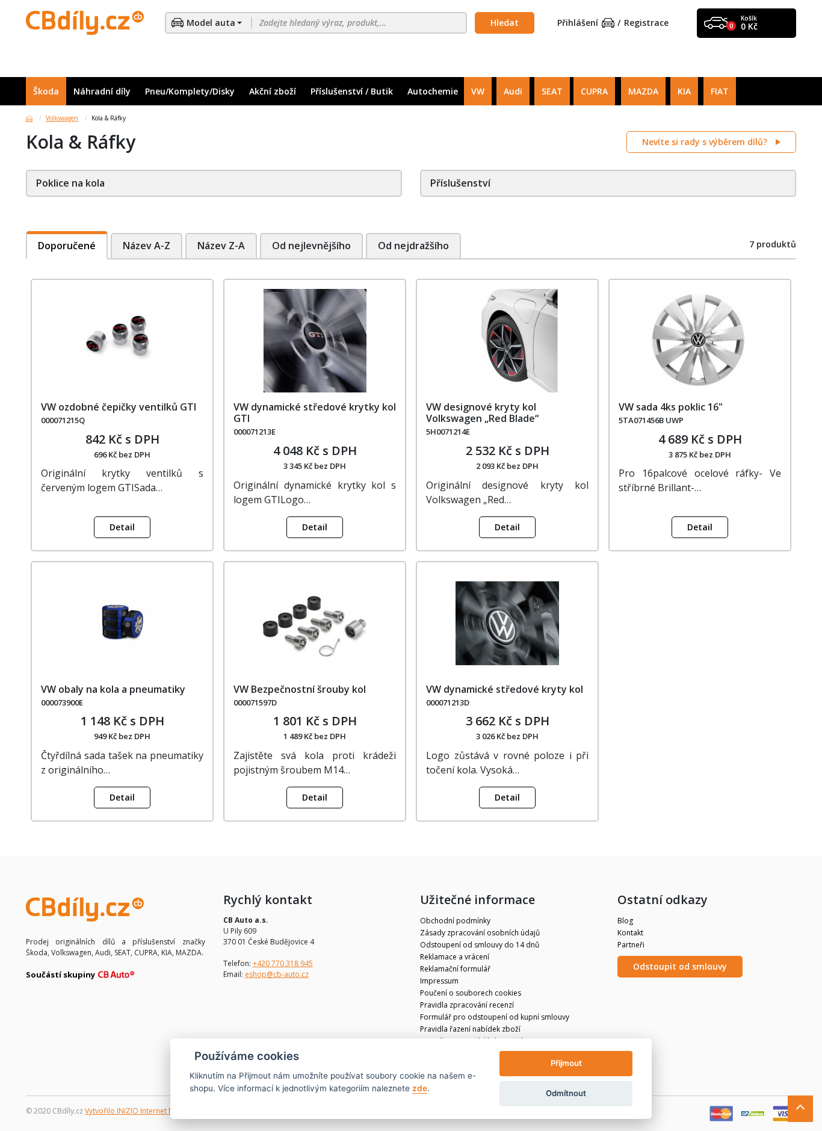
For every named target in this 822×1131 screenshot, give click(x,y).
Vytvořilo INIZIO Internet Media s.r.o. (146, 1111)
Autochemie (432, 91)
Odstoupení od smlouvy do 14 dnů (479, 945)
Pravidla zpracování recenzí (467, 1005)
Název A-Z (146, 245)
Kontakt (630, 933)
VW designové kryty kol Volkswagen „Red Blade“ (482, 412)
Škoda (46, 91)
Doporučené (67, 245)
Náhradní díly (102, 91)
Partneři (630, 945)
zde (419, 1088)
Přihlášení (577, 23)
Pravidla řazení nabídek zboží (470, 1029)
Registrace (646, 23)
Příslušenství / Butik (352, 91)
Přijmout (566, 1063)
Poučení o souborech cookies (470, 993)
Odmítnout (566, 1093)
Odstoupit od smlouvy (680, 966)
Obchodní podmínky (455, 921)
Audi (513, 91)
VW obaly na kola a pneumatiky (113, 689)
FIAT (720, 91)
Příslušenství (460, 183)
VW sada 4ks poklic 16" (671, 407)
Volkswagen (62, 118)
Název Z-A (221, 245)
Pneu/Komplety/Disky (190, 91)
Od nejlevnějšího (311, 245)
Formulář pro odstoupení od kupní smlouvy (494, 1017)
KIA (684, 91)
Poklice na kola (70, 183)
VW (477, 91)
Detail (122, 527)
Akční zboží (272, 91)
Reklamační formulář (455, 969)
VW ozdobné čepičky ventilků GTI (118, 407)
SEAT (552, 91)
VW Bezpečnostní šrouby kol (299, 689)
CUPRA (594, 91)
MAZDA (643, 91)
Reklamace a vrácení (454, 957)
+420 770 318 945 (283, 963)
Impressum (439, 981)
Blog (625, 921)
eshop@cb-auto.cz (277, 974)
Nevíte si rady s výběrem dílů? (706, 141)
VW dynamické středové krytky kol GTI (314, 412)
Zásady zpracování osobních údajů (480, 933)
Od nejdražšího (413, 245)
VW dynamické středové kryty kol (504, 689)
